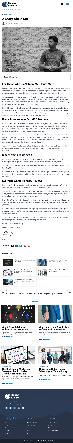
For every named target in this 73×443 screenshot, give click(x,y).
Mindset (4, 325)
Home (3, 9)
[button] (67, 4)
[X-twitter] (19, 408)
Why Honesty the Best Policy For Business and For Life (58, 260)
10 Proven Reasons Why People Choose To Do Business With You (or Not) (24, 281)
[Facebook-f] (14, 408)
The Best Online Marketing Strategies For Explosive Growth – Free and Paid (24, 271)
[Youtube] (6, 408)
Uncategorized (43, 325)
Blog (7, 9)
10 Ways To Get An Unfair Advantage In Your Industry (53, 370)
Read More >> (7, 336)
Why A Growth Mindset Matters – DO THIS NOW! (15, 328)
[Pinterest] (23, 408)
